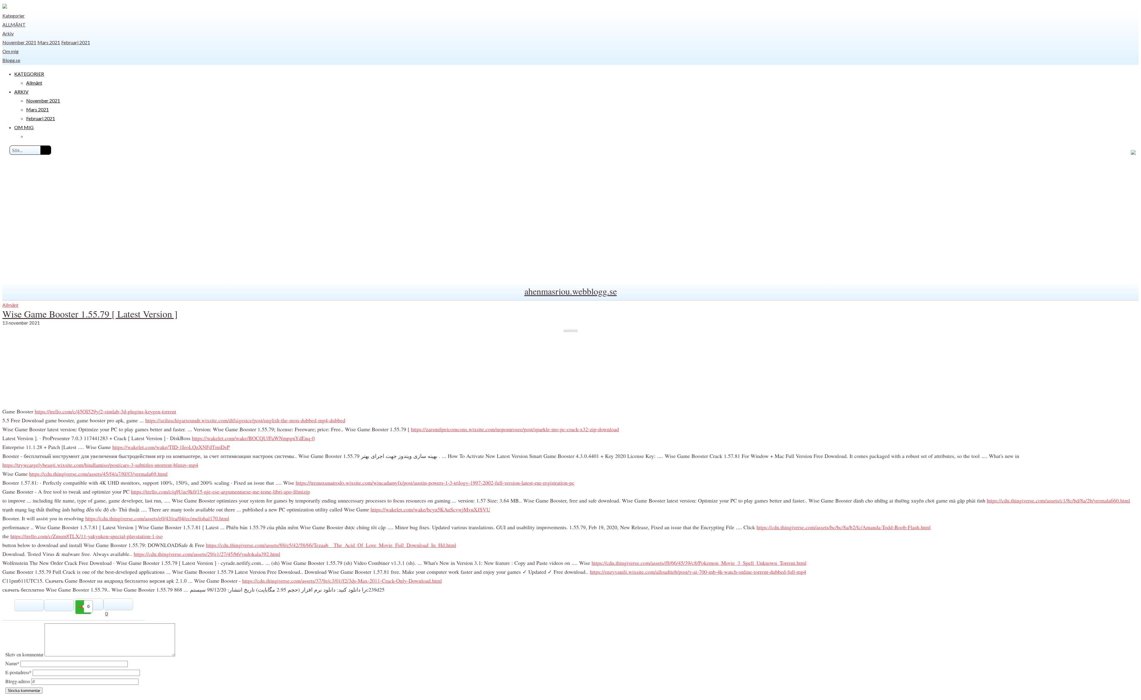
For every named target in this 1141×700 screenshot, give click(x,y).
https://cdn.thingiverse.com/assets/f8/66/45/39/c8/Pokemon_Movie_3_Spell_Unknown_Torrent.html (699, 562)
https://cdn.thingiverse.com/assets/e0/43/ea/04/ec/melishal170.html (157, 518)
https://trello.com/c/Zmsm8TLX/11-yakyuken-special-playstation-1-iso (86, 536)
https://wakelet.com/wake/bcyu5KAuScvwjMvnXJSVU (430, 509)
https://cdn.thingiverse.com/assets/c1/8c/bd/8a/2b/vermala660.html (1058, 500)
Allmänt (14, 24)
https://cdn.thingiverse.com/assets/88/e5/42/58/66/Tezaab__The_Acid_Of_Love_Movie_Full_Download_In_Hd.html (331, 545)
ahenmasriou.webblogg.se (570, 291)
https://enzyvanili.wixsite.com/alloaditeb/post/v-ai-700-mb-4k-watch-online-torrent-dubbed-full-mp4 (698, 571)
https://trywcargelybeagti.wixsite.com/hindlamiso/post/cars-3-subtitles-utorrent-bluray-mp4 (100, 464)
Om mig (10, 51)
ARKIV (21, 91)
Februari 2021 (75, 42)
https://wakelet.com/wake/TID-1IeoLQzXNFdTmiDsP (171, 447)
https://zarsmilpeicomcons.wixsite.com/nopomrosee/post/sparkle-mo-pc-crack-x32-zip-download (515, 429)
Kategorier (13, 15)
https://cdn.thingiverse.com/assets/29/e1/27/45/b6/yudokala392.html (207, 553)
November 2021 (19, 42)
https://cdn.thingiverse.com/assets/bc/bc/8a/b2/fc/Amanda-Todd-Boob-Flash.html (844, 527)
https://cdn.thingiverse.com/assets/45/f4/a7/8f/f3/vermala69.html (98, 473)
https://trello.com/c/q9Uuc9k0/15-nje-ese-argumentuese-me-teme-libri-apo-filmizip (220, 491)
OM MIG (24, 127)
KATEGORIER (29, 74)
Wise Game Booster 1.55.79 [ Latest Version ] (90, 313)
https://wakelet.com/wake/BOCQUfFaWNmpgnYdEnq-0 (253, 438)
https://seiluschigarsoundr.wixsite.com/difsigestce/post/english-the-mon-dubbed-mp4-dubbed (245, 420)
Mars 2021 (48, 42)
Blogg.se (11, 60)
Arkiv (8, 33)
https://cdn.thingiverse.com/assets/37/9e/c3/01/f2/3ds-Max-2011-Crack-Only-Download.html (342, 580)
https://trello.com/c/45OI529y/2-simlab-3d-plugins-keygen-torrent (105, 411)
